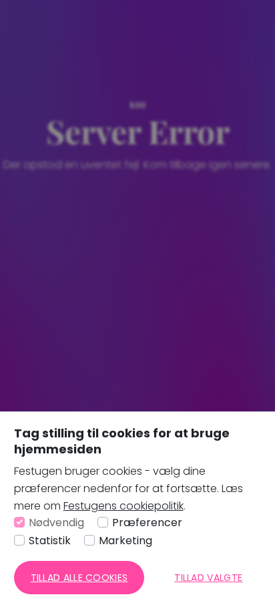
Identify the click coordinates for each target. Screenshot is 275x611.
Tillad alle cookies (79, 577)
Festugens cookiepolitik (123, 506)
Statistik (50, 540)
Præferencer (147, 522)
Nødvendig (56, 522)
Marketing (125, 540)
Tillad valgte (208, 577)
